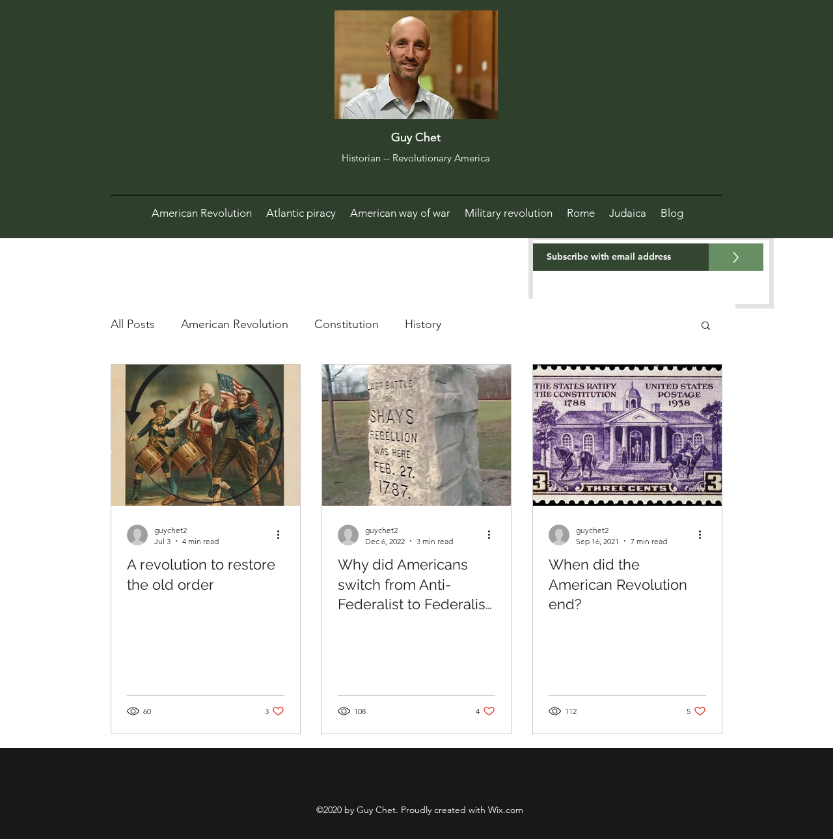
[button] (706, 326)
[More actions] (282, 535)
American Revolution (234, 324)
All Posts (133, 324)
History (423, 324)
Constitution (346, 324)
